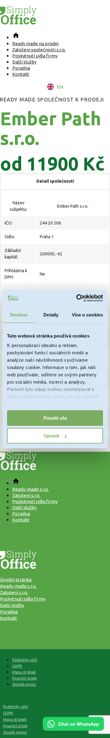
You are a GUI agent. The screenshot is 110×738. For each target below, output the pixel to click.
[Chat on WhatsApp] (73, 728)
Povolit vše (55, 418)
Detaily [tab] (50, 314)
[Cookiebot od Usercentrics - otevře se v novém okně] (77, 298)
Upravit (51, 435)
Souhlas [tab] (19, 314)
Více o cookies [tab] (87, 314)
